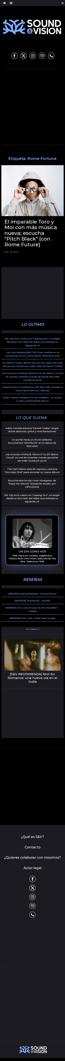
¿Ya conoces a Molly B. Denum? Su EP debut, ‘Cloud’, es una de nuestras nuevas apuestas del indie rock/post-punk (33, 376)
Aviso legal (33, 868)
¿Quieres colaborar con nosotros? (32, 857)
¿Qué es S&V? (32, 837)
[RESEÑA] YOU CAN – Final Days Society (32, 618)
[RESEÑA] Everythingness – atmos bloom (32, 593)
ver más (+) (32, 628)
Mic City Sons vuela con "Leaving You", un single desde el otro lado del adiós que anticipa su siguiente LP (32, 342)
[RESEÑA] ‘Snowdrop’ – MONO (32, 600)
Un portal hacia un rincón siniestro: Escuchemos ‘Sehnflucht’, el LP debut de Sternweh (32, 442)
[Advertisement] (32, 105)
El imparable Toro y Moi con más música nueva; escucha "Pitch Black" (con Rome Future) (30, 233)
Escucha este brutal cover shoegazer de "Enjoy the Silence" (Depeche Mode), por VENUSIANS (32, 483)
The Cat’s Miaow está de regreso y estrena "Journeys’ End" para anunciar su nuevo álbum (32, 471)
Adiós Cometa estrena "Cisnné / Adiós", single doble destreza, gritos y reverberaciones (32, 430)
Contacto (33, 847)
